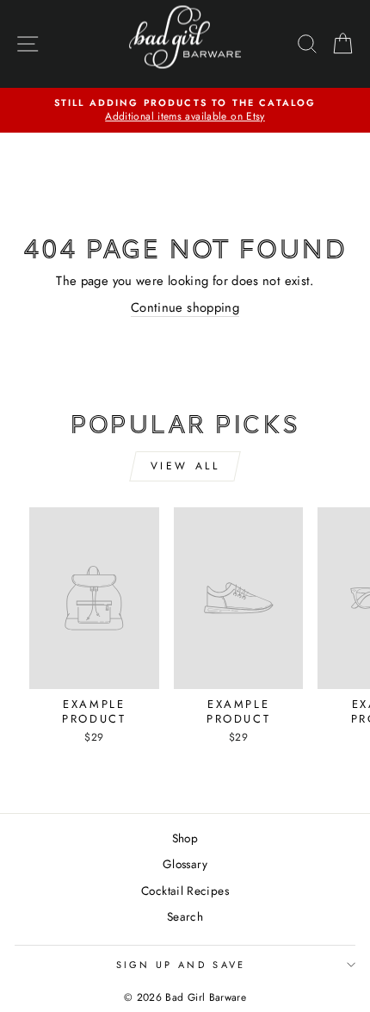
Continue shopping (185, 308)
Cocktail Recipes (185, 890)
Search (185, 916)
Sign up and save (181, 965)
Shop (185, 838)
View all (185, 466)
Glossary (185, 863)
